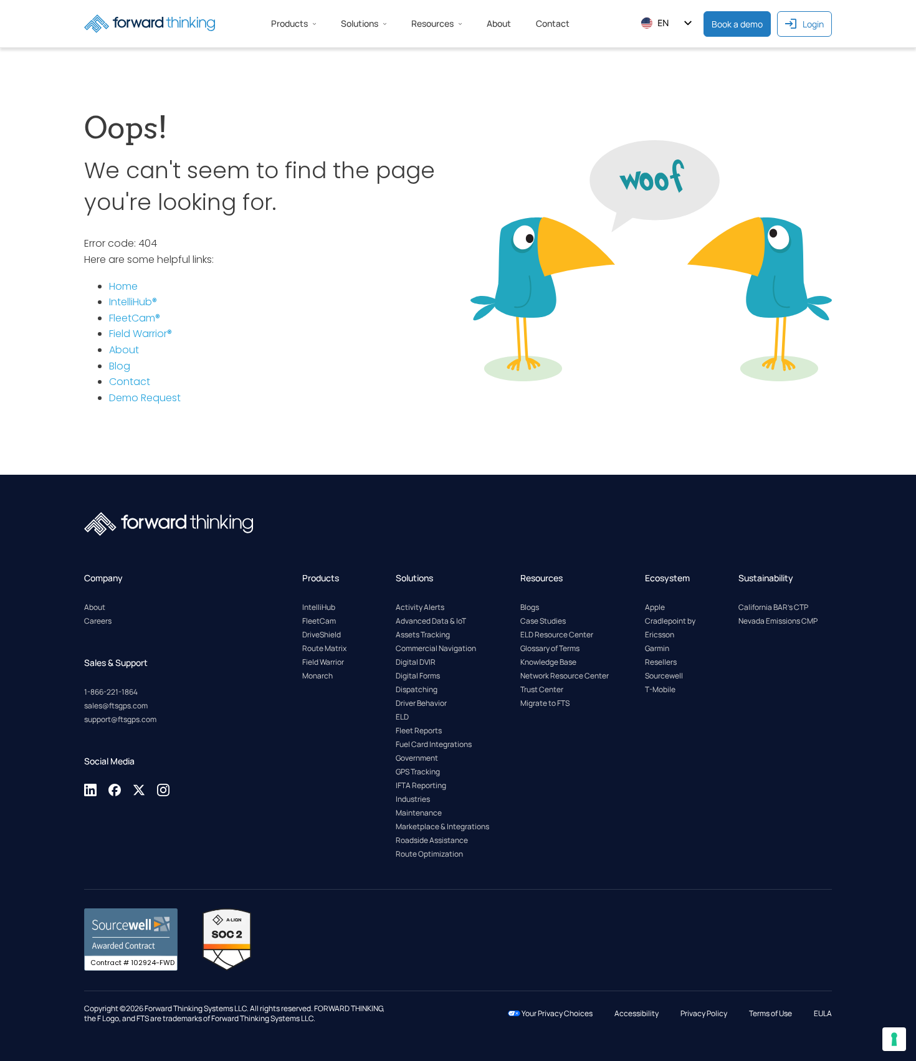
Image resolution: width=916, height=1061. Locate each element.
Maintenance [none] (419, 812)
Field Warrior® (140, 333)
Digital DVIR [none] (416, 662)
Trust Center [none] (541, 689)
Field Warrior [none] (323, 662)
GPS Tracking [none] (418, 771)
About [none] (499, 23)
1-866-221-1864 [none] (111, 692)
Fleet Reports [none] (419, 730)
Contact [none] (553, 23)
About (124, 350)
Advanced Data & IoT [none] (431, 621)
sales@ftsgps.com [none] (116, 705)
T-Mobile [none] (660, 689)
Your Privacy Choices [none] (556, 1013)
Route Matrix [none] (324, 648)
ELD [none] (402, 716)
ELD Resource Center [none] (556, 634)
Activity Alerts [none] (420, 607)
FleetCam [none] (319, 621)
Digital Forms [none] (418, 675)
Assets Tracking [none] (423, 634)
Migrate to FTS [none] (545, 703)
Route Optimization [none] (429, 854)
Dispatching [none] (416, 689)
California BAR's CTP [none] (773, 607)
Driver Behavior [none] (421, 703)
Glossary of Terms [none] (550, 648)
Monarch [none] (317, 675)
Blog (119, 366)
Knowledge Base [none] (548, 662)
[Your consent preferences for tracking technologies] (894, 1039)
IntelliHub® (133, 302)
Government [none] (417, 758)
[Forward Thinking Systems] (149, 23)
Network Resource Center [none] (564, 675)
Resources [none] (432, 23)
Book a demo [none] (737, 24)
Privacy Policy (703, 1013)
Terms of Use (770, 1013)
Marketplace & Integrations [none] (442, 826)
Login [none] (813, 24)
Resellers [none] (661, 662)
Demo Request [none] (145, 398)
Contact (129, 381)
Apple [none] (655, 607)
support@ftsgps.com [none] (120, 719)
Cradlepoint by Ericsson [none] (670, 628)
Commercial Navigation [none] (436, 648)
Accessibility (636, 1013)
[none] (91, 794)
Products (289, 23)
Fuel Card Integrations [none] (434, 744)
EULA (823, 1013)
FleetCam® (134, 318)
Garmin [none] (657, 648)
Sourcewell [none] (664, 675)
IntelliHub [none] (318, 607)
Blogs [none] (529, 607)
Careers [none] (98, 621)
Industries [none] (413, 799)
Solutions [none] (359, 23)
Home (123, 286)
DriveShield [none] (321, 634)
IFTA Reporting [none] (421, 785)
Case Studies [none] (543, 621)
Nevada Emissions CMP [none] (778, 621)
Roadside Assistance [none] (432, 840)
